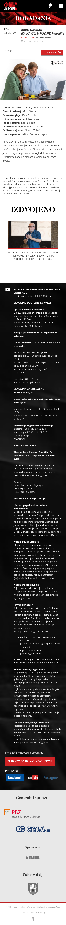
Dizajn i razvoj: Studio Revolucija (33, 913)
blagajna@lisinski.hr (31, 383)
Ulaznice (50, 53)
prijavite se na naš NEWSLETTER (30, 761)
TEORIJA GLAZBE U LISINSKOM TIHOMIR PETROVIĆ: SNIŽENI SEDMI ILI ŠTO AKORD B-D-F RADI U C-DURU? (33, 256)
